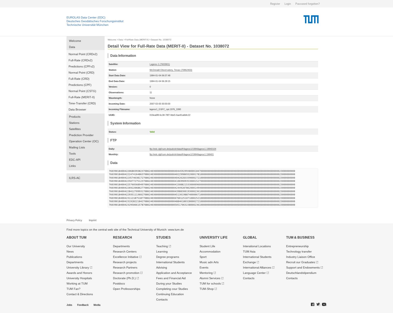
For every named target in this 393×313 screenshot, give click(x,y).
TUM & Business (300, 237)
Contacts (162, 299)
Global (250, 237)
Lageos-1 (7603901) (160, 64)
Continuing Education (170, 294)
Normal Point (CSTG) (82, 91)
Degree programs (167, 256)
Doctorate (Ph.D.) (124, 278)
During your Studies (169, 283)
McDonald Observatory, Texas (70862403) (171, 70)
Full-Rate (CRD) (79, 78)
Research (122, 237)
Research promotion (126, 272)
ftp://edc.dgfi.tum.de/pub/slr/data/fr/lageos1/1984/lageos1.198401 (182, 154)
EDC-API (74, 159)
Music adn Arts (209, 262)
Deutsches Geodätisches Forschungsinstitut (95, 21)
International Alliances (257, 267)
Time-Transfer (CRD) (82, 103)
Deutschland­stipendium (301, 272)
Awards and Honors (79, 272)
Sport (203, 256)
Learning (162, 251)
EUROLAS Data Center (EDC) (86, 17)
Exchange (249, 262)
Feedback (83, 305)
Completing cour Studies (172, 288)
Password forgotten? (307, 3)
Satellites (75, 129)
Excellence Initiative (125, 256)
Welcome (75, 40)
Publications (74, 256)
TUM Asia (249, 251)
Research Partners (125, 267)
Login (288, 3)
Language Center (254, 272)
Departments (75, 262)
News (70, 251)
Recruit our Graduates (300, 262)
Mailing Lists (77, 147)
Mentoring (206, 272)
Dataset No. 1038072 (161, 40)
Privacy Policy (74, 220)
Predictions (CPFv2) (82, 66)
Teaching (162, 246)
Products (74, 116)
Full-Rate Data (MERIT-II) (137, 40)
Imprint (92, 220)
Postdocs (119, 283)
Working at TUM (77, 283)
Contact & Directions (80, 294)
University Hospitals (79, 278)
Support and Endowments (303, 267)
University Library (78, 267)
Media (97, 305)
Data (72, 47)
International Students (170, 262)
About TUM (76, 237)
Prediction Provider (81, 135)
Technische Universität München (87, 24)
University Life (214, 237)
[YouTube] (324, 304)
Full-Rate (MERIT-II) (82, 97)
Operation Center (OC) (84, 141)
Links (72, 165)
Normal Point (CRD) (81, 72)
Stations (74, 122)
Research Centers (125, 251)
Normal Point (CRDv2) (83, 54)
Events (204, 267)
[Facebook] (313, 304)
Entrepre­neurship (297, 246)
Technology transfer (299, 251)
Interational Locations (257, 246)
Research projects (125, 262)
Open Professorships (126, 288)
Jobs (69, 305)
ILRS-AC (74, 178)
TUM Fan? (73, 288)
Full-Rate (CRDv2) (81, 60)
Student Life (207, 246)
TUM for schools (210, 283)
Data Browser (77, 109)
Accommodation (210, 251)
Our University (76, 246)
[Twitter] (318, 304)
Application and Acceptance (174, 272)
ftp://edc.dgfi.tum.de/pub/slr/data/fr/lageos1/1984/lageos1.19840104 (183, 149)
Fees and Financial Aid (171, 278)
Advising (161, 267)
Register (275, 3)
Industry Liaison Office (300, 256)
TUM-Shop (207, 288)
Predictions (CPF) (80, 85)
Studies (163, 237)
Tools (72, 153)
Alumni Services (210, 278)
